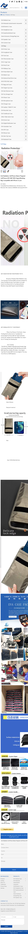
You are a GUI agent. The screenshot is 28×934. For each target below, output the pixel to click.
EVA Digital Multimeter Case (8, 123)
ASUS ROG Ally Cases (6, 81)
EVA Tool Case (5, 55)
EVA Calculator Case (6, 126)
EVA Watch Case (5, 75)
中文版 (25, 1)
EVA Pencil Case (5, 65)
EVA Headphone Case (6, 30)
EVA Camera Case (5, 42)
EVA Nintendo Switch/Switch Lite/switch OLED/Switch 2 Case (11, 25)
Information (5, 876)
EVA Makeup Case (6, 68)
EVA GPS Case (5, 129)
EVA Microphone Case (7, 100)
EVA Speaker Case (6, 39)
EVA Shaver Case (5, 97)
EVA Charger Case (6, 104)
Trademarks (3, 884)
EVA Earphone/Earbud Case (8, 33)
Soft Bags (3, 46)
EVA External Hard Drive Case (8, 78)
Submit (14, 869)
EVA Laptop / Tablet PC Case (8, 107)
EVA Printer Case (5, 49)
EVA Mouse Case (5, 133)
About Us (3, 882)
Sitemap (2, 888)
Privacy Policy (4, 886)
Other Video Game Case (7, 117)
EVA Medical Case (5, 20)
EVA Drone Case (5, 120)
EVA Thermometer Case (7, 59)
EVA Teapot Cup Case (6, 88)
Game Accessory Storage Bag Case (10, 36)
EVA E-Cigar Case (5, 62)
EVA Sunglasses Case (6, 52)
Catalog (2, 880)
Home (3, 14)
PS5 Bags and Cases (6, 84)
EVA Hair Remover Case (7, 91)
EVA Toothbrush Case (6, 113)
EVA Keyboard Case (6, 139)
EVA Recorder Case (6, 110)
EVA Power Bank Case (6, 71)
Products (8, 14)
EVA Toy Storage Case (7, 94)
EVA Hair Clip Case (6, 136)
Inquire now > (8, 829)
